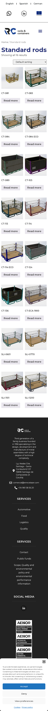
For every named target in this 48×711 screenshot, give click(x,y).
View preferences (24, 701)
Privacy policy (27, 707)
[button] (44, 661)
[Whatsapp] (8, 13)
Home (4, 42)
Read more (11, 100)
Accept (24, 686)
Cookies (17, 707)
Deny (24, 693)
